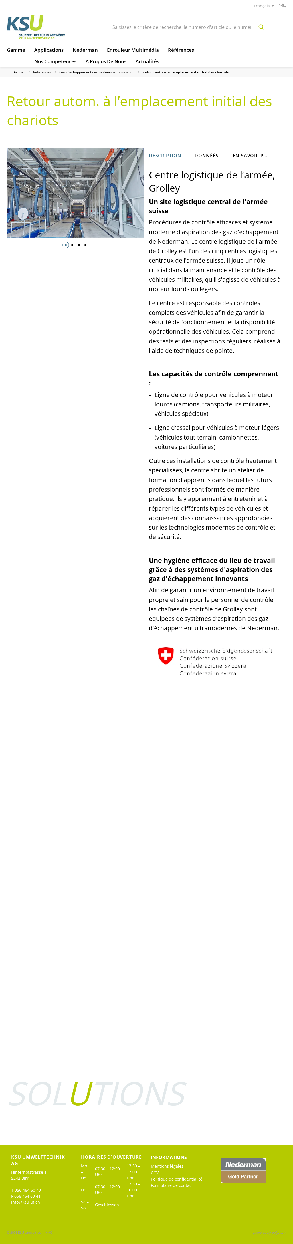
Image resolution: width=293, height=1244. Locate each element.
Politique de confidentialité (176, 1179)
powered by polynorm (269, 1232)
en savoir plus (251, 155)
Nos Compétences (55, 61)
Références (181, 50)
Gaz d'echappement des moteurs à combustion (96, 72)
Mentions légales (167, 1166)
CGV (155, 1172)
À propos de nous (106, 61)
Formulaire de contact (172, 1185)
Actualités (147, 61)
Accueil (19, 72)
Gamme (16, 50)
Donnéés (207, 155)
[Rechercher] (261, 27)
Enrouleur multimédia (133, 50)
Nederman (85, 50)
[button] (65, 245)
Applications (49, 50)
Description (165, 156)
